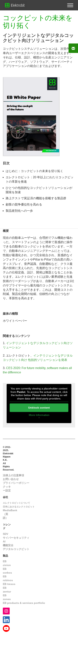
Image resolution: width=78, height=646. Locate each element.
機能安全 (8, 545)
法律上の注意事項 (13, 475)
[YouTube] (6, 628)
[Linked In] (6, 619)
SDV (5, 533)
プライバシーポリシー (16, 482)
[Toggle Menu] (70, 5)
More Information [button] (39, 414)
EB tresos (9, 584)
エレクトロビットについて (16, 503)
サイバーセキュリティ (16, 537)
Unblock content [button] (39, 407)
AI (4, 541)
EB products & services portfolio (24, 602)
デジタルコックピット (16, 549)
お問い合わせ (11, 479)
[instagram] (6, 610)
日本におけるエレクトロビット (19, 506)
